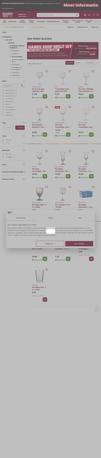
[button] (53, 229)
